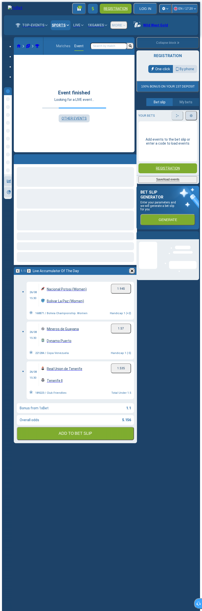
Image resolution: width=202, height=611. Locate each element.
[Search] (130, 46)
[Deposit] (93, 9)
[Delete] (132, 271)
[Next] (29, 271)
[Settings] (165, 8)
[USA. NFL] (37, 46)
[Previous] (18, 271)
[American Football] (28, 46)
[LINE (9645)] (19, 46)
